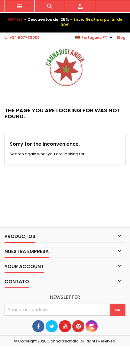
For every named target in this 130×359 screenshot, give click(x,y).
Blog (121, 37)
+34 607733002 (24, 37)
